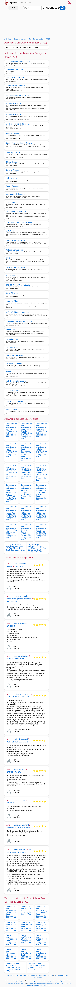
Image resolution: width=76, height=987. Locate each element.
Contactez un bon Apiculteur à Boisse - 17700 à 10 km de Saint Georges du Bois (41, 531)
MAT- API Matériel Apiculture (18, 312)
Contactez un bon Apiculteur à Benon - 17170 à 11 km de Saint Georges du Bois (15, 547)
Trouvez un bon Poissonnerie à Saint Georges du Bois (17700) (11, 954)
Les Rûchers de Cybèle (15, 267)
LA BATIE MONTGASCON (17, 697)
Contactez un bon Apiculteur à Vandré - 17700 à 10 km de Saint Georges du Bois (26, 491)
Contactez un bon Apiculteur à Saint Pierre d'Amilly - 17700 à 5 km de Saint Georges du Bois (26, 431)
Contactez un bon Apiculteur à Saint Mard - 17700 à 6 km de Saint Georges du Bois (41, 430)
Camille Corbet (12, 347)
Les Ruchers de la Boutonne (18, 124)
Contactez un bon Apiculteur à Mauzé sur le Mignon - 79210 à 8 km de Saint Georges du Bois (41, 472)
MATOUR (10, 803)
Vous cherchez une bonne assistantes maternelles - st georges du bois (46, 983)
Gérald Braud (11, 162)
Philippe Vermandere (14, 250)
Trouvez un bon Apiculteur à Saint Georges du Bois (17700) (41, 954)
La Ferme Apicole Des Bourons (19, 223)
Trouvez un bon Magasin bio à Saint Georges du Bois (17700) (41, 926)
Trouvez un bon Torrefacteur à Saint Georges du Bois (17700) (36, 966)
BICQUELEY (11, 601)
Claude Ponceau (12, 186)
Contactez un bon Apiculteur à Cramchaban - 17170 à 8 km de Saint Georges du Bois (26, 471)
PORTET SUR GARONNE (17, 742)
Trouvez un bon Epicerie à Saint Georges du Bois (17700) (11, 926)
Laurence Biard (12, 301)
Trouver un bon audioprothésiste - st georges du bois (48, 982)
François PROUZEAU (15, 77)
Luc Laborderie (12, 339)
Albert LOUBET (20, 850)
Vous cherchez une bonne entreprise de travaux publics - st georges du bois (46, 980)
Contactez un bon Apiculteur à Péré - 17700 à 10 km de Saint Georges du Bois (11, 531)
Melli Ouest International (16, 381)
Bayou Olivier (11, 409)
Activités (13, 8)
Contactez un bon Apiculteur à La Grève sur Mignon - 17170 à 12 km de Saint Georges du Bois (37, 548)
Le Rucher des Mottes (15, 355)
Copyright (60, 975)
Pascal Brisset (20, 623)
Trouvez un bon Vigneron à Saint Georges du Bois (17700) (26, 939)
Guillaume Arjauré (13, 114)
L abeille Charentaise (14, 401)
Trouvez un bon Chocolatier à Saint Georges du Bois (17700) (41, 939)
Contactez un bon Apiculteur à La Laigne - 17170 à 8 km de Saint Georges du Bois (41, 450)
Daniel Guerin (19, 800)
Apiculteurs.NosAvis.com (20, 3)
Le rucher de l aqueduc (15, 240)
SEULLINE (10, 626)
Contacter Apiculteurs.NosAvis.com (28, 975)
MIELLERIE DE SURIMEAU (17, 212)
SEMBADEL (20, 566)
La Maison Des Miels (14, 69)
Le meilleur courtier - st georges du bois (15, 983)
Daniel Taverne (12, 293)
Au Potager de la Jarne (15, 194)
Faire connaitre (42, 975)
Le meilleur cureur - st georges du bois (15, 980)
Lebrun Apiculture (21, 656)
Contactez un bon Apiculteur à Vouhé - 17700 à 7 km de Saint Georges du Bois (11, 450)
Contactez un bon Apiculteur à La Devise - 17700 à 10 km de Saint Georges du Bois (41, 513)
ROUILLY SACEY (13, 772)
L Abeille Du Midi (21, 739)
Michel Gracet (11, 275)
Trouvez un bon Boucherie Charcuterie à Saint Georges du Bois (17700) (41, 912)
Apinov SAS (11, 329)
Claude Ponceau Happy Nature (19, 143)
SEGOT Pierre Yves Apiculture (19, 285)
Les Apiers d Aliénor (14, 363)
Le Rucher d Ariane (22, 694)
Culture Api (10, 231)
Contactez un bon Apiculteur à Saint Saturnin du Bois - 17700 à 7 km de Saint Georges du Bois (26, 452)
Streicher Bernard (21, 825)
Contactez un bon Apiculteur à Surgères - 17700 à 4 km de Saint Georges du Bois (11, 430)
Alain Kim (10, 371)
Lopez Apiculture (13, 152)
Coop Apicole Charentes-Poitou (19, 61)
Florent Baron (11, 202)
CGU (55, 975)
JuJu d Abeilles (12, 390)
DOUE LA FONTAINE (15, 659)
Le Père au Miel (12, 178)
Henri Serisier (19, 769)
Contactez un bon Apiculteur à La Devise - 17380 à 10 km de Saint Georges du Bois (26, 513)
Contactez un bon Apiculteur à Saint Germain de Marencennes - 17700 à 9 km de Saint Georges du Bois (11, 493)
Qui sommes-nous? (13, 975)
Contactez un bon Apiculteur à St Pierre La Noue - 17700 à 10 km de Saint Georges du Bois (41, 492)
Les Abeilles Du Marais (15, 86)
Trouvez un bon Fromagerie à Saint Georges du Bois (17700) (11, 939)
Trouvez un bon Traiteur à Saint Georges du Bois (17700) (26, 910)
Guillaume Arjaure (13, 103)
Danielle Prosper (13, 170)
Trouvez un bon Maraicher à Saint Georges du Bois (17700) (26, 954)
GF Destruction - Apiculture (17, 95)
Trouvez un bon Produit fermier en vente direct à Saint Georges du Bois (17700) (14, 967)
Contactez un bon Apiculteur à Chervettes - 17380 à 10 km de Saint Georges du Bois (11, 513)
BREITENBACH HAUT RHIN (18, 827)
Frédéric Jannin (12, 133)
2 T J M (9, 258)
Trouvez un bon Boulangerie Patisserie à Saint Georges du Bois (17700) (11, 912)
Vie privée (50, 975)
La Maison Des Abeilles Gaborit (19, 321)
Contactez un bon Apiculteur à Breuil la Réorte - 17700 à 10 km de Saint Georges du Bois (26, 532)
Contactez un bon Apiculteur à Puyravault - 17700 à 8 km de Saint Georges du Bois (11, 471)
